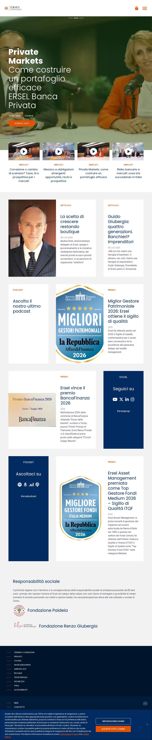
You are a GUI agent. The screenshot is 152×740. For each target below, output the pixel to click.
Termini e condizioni (24, 652)
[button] (10, 137)
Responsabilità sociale (36, 581)
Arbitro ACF (20, 669)
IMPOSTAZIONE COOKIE (113, 721)
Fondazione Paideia (47, 610)
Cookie (18, 660)
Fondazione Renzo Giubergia (67, 626)
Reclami (18, 673)
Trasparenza (20, 677)
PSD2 (16, 685)
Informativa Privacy (69, 734)
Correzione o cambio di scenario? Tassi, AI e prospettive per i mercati (24, 175)
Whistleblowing (22, 664)
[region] (76, 724)
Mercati (23, 164)
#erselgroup (123, 411)
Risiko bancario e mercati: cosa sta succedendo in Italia (128, 173)
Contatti (19, 707)
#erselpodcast (28, 496)
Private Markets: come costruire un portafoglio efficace (93, 173)
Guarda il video (93, 123)
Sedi (16, 702)
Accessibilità (20, 689)
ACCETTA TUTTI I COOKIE (113, 729)
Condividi (98, 116)
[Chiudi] (147, 724)
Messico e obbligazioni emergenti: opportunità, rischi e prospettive (59, 175)
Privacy (18, 656)
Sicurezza (19, 681)
